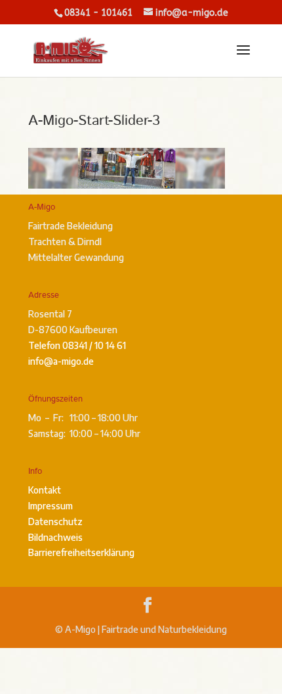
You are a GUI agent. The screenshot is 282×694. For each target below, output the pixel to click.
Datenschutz (55, 521)
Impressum (50, 505)
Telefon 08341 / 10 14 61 (77, 345)
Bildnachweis (55, 537)
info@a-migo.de (61, 361)
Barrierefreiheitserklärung (81, 552)
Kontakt (44, 490)
